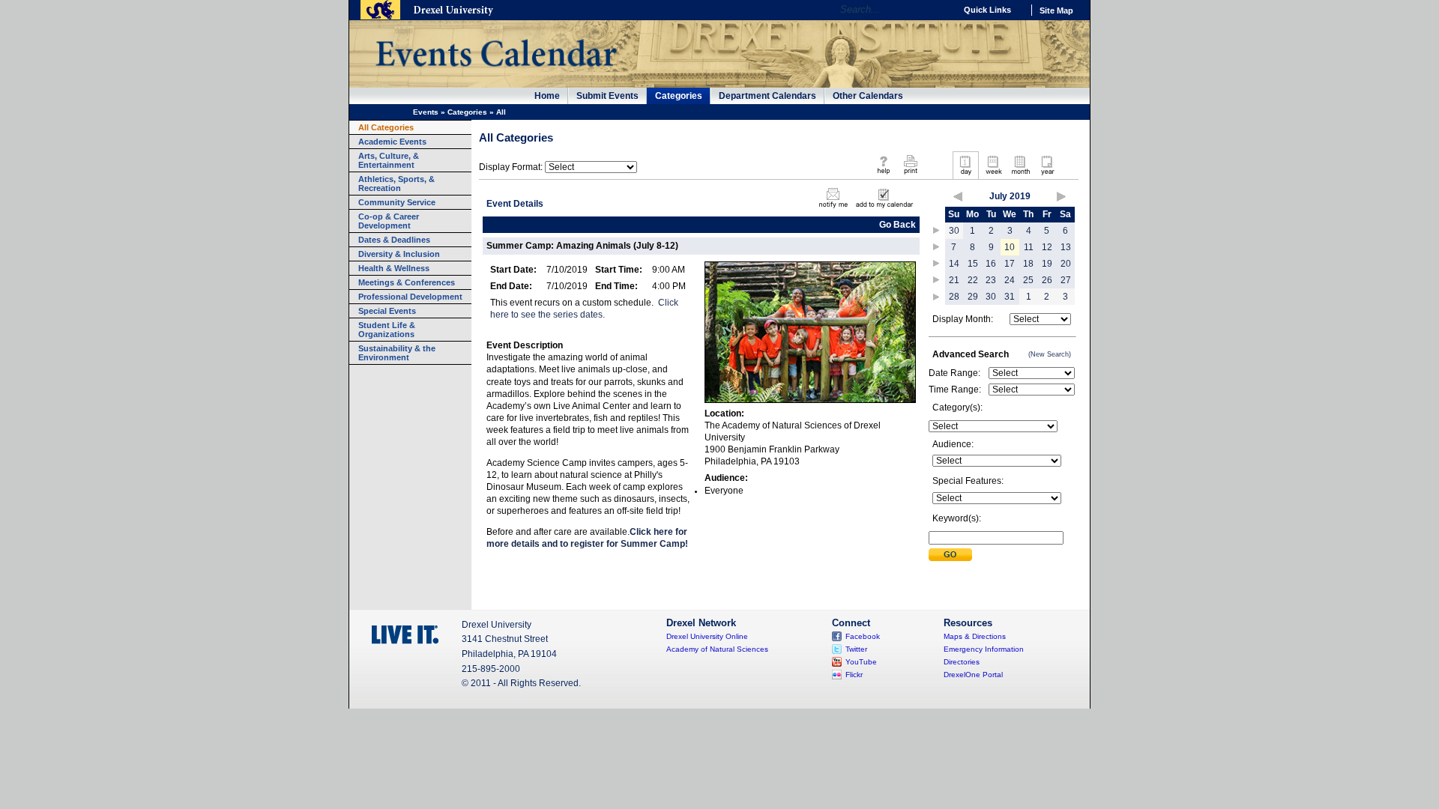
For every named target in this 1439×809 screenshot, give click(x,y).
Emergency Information (984, 649)
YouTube (861, 662)
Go (940, 9)
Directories (962, 662)
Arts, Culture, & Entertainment (388, 160)
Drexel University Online (707, 636)
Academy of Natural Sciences (717, 649)
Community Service (396, 202)
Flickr (854, 674)
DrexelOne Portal (973, 674)
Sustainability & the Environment (396, 353)
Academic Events (392, 141)
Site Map (1056, 10)
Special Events (387, 310)
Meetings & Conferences (406, 282)
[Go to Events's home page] (495, 74)
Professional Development (410, 296)
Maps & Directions (975, 636)
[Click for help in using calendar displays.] (883, 175)
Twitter (856, 649)
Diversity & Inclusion (399, 253)
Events (425, 112)
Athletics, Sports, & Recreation (396, 184)
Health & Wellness (393, 268)
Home (547, 95)
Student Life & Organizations (386, 330)
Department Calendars (767, 95)
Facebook (862, 636)
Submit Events (607, 95)
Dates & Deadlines (394, 239)
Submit (950, 554)
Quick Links (987, 9)
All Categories (386, 127)
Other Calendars (868, 95)
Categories (678, 95)
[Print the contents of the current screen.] (910, 175)
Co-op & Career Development (388, 221)
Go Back (897, 224)
